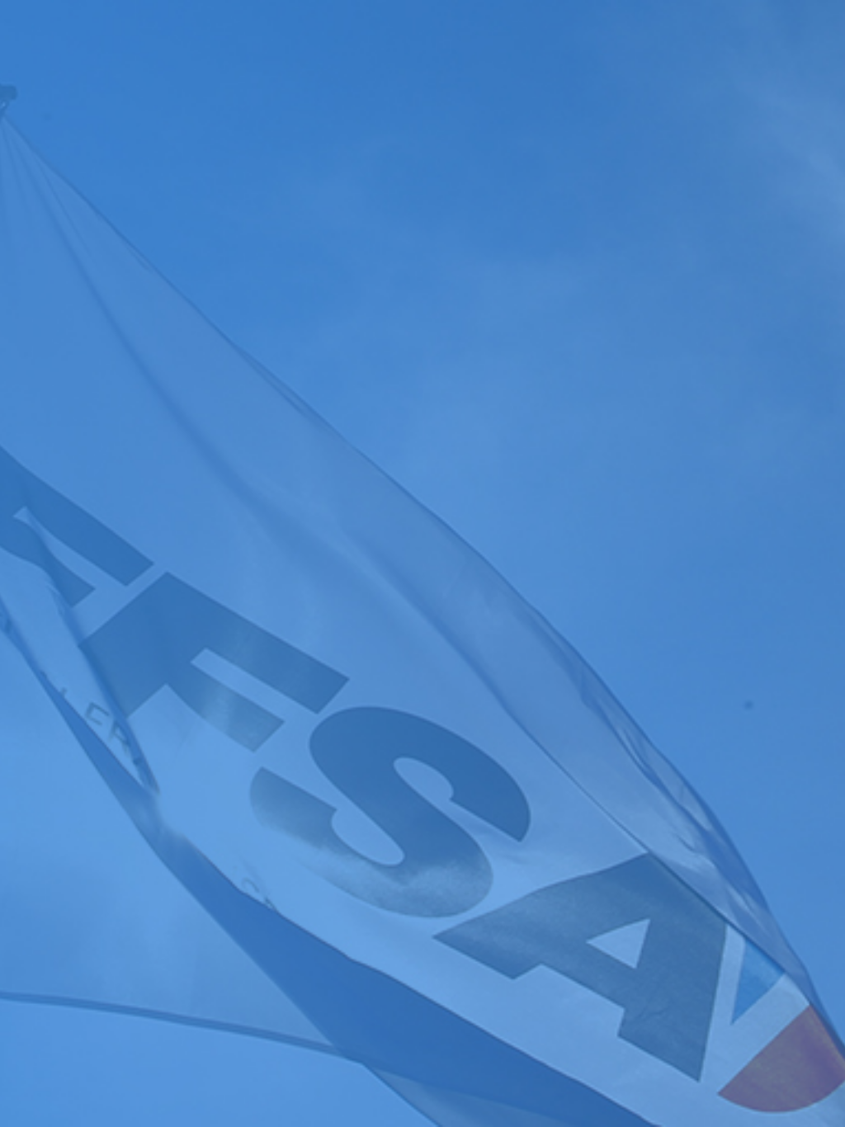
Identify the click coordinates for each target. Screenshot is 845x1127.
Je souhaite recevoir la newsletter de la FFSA (140, 798)
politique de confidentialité (443, 815)
